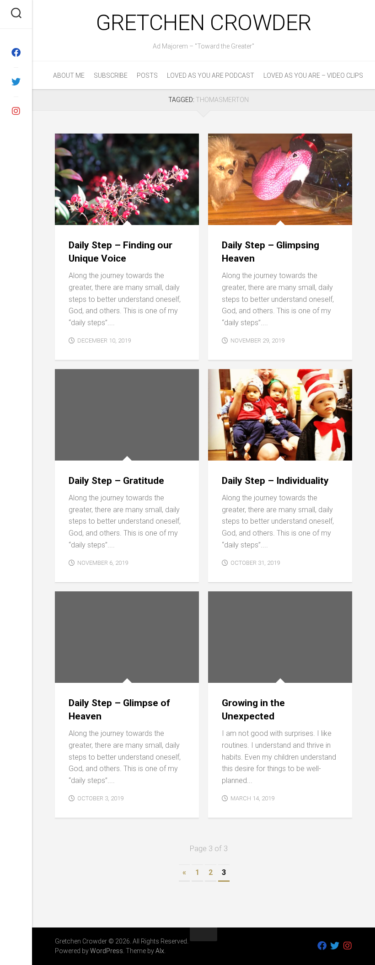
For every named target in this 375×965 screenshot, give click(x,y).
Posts (147, 75)
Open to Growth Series (251, 672)
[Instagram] (16, 111)
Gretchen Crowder (203, 23)
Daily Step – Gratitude (116, 480)
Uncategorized (151, 450)
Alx (159, 950)
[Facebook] (16, 52)
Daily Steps (80, 214)
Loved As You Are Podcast (210, 75)
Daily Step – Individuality (275, 480)
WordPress (106, 950)
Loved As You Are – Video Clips (313, 75)
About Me (69, 75)
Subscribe (111, 75)
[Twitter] (16, 82)
